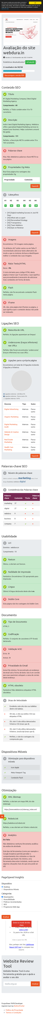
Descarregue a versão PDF (14, 75)
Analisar (6, 917)
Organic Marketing (11, 417)
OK (35, 3)
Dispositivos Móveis (11, 889)
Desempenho (8, 897)
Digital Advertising (11, 409)
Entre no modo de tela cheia (21, 924)
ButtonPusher (19, 1006)
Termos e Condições (13, 1013)
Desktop (7, 887)
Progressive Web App (12, 907)
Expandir (35, 186)
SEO (5, 904)
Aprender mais (5, 8)
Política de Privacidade (14, 1010)
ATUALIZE (30, 62)
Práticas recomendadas (13, 902)
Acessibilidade (9, 899)
